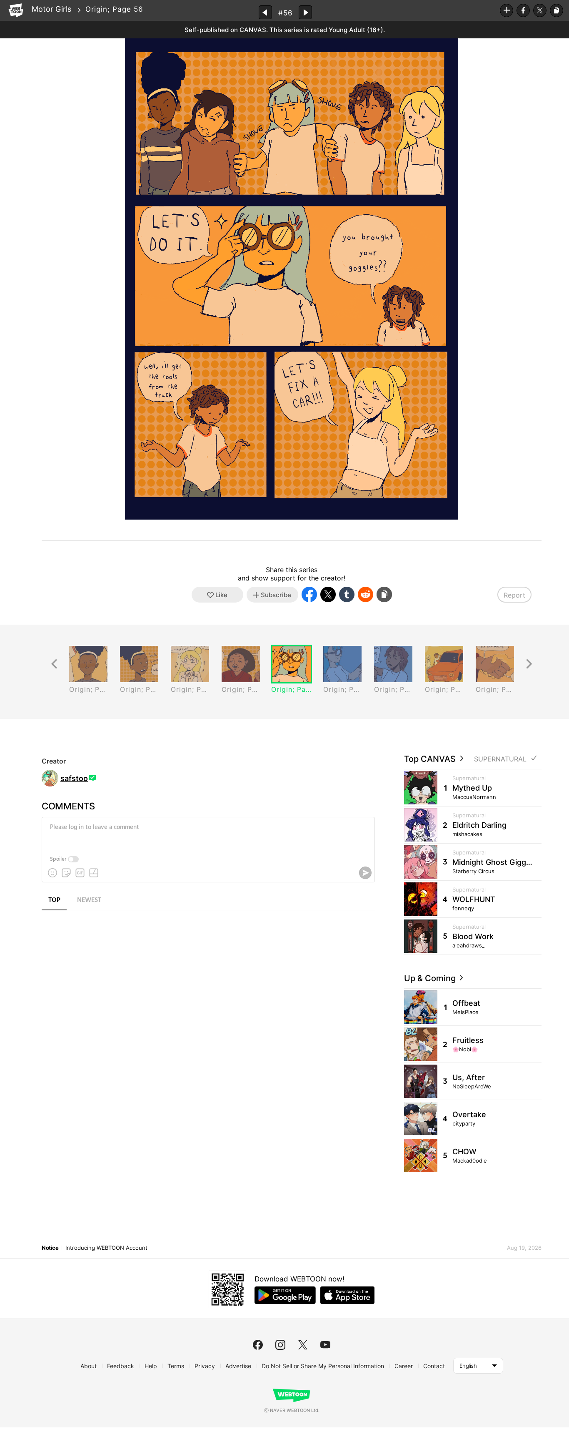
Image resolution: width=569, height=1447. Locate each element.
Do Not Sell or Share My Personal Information (323, 1365)
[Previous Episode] (265, 12)
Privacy (205, 1365)
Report (514, 595)
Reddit (365, 594)
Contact (434, 1365)
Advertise (238, 1365)
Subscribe (506, 10)
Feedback (120, 1365)
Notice (50, 1247)
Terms (175, 1365)
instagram (280, 1345)
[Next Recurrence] (529, 664)
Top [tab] (54, 900)
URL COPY (556, 10)
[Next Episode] (305, 12)
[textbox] (207, 833)
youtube (325, 1345)
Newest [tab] (89, 900)
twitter (303, 1345)
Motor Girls (51, 9)
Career (403, 1365)
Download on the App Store (347, 1295)
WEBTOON (15, 10)
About (88, 1365)
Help (151, 1365)
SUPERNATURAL (500, 759)
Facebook (523, 10)
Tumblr (346, 594)
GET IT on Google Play (285, 1295)
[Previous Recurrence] (54, 664)
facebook (258, 1345)
